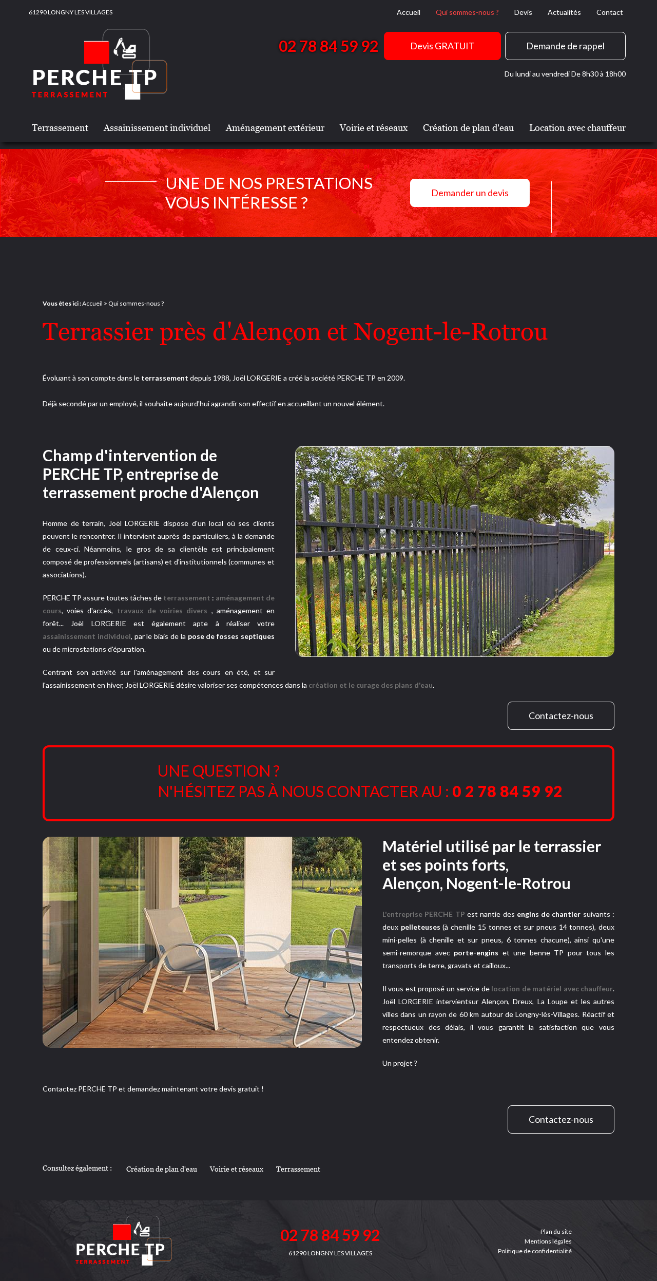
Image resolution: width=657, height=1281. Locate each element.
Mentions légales (548, 1241)
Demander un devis (470, 192)
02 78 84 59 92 (328, 45)
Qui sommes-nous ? (467, 12)
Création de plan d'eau (468, 128)
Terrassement (60, 128)
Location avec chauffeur (577, 128)
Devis (523, 12)
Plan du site (556, 1231)
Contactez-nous (561, 715)
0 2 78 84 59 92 (507, 791)
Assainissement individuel (157, 128)
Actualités (564, 12)
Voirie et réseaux (374, 128)
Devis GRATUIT (442, 45)
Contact (609, 12)
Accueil (408, 12)
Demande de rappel (565, 45)
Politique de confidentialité (535, 1251)
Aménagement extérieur (275, 128)
